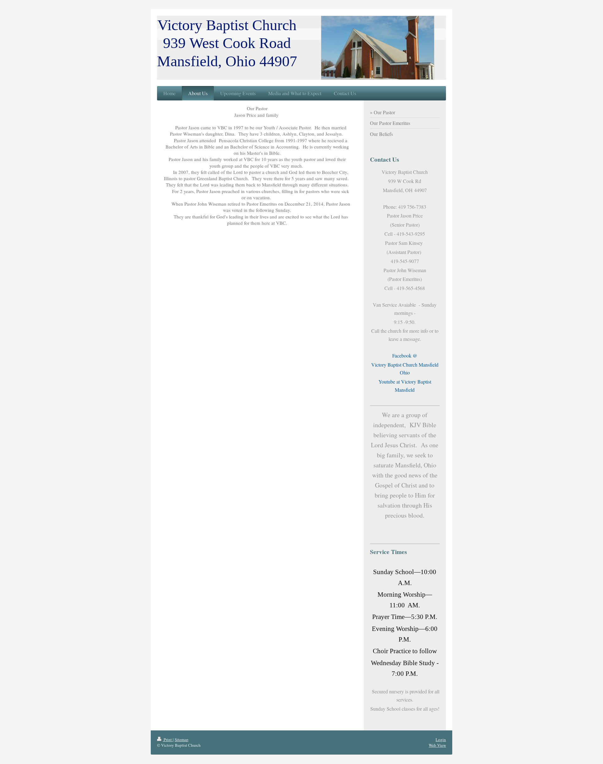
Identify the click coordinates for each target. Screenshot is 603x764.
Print (168, 739)
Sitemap (181, 739)
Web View (437, 745)
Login (441, 739)
